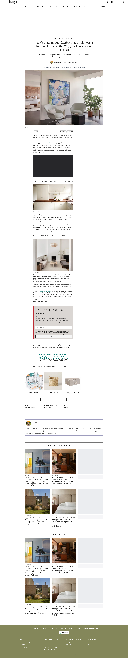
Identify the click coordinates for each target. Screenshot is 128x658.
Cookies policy (25, 642)
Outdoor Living (75, 6)
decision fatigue (46, 274)
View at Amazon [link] (34, 399)
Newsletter (71, 131)
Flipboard (23, 647)
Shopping (57, 6)
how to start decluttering (44, 142)
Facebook (23, 644)
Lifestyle (65, 6)
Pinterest (91, 642)
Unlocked (95, 6)
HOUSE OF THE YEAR (52, 11)
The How (48, 6)
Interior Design (28, 6)
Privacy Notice (42, 332)
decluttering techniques (45, 291)
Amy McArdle (58, 62)
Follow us (63, 131)
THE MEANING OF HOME (82, 11)
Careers (45, 642)
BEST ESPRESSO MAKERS (37, 11)
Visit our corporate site (91, 628)
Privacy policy (93, 639)
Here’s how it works (81, 67)
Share (37, 131)
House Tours (40, 6)
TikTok (45, 644)
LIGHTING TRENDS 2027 (66, 11)
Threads (68, 644)
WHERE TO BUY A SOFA (98, 11)
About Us (23, 639)
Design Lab (86, 6)
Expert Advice (70, 38)
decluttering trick (47, 215)
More (102, 6)
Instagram (68, 642)
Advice (61, 38)
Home (54, 38)
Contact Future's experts (51, 639)
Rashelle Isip (59, 225)
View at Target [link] (53, 399)
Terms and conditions (73, 639)
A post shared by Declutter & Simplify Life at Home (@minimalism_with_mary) (53, 356)
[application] (53, 166)
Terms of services (53, 331)
